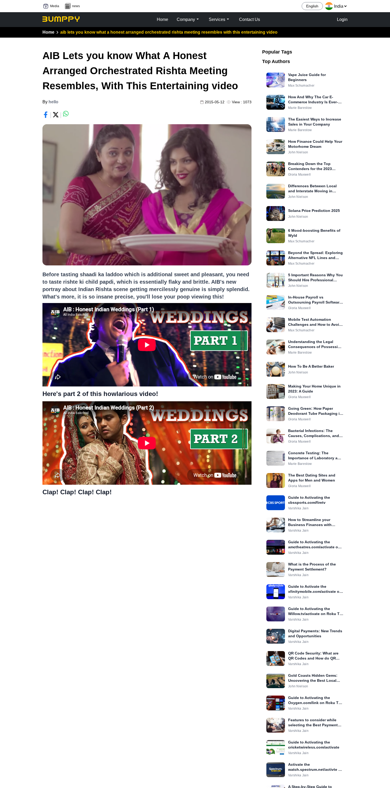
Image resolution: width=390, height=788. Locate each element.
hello (53, 102)
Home (48, 32)
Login (342, 19)
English (312, 6)
